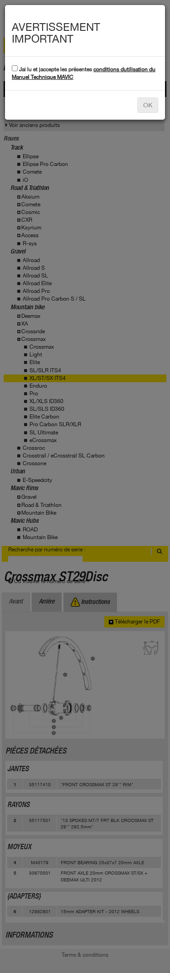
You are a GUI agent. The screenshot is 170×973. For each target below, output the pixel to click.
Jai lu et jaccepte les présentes (83, 73)
